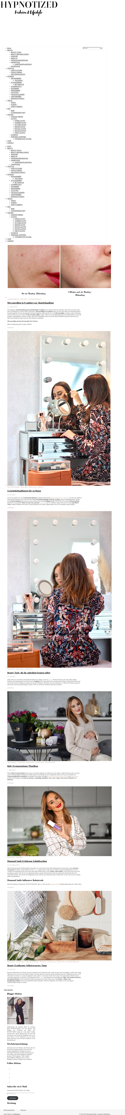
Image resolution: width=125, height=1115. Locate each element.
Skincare (14, 56)
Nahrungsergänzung (19, 60)
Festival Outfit (20, 129)
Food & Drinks (16, 72)
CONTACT (10, 143)
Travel (9, 101)
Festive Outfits (20, 131)
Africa (13, 103)
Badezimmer (15, 91)
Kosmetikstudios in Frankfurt (60, 498)
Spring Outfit (20, 121)
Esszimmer (15, 88)
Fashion (10, 115)
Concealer (43, 503)
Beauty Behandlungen (20, 54)
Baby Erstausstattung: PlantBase (22, 766)
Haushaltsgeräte (18, 95)
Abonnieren (12, 1098)
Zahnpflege (15, 66)
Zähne (36, 870)
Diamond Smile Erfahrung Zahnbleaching (27, 861)
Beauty (10, 50)
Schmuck (14, 135)
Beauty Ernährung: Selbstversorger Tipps (27, 965)
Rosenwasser (74, 776)
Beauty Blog (23, 299)
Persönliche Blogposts (72, 961)
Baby (13, 111)
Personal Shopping (18, 137)
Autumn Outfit (20, 125)
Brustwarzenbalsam (53, 776)
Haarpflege (15, 62)
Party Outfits (20, 133)
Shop (9, 141)
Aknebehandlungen (13, 299)
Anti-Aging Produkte (13, 487)
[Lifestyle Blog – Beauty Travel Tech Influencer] (29, 16)
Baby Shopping (11, 762)
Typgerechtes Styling (23, 139)
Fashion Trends (17, 117)
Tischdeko (19, 80)
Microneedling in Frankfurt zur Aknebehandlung (30, 303)
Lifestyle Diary (16, 70)
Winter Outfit (20, 127)
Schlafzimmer (16, 82)
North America (17, 107)
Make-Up (14, 58)
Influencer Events (18, 74)
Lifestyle (10, 68)
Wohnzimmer (16, 78)
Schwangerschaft (18, 113)
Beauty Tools (16, 52)
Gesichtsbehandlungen (34, 299)
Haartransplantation (23, 64)
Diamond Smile (54, 884)
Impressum (23, 1110)
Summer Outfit (20, 123)
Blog (9, 48)
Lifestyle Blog (29, 669)
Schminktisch (16, 86)
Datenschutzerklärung (9, 1110)
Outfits (14, 119)
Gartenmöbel (16, 97)
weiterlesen (10, 327)
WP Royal (17, 1114)
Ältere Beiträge (8, 990)
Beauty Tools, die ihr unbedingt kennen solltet (28, 673)
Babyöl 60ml (64, 776)
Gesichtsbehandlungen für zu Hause (24, 491)
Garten (42, 977)
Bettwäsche (19, 84)
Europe (14, 105)
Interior (10, 76)
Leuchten (14, 93)
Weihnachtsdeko (17, 99)
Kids (9, 109)
